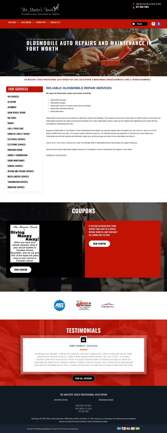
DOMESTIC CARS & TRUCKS (127, 80)
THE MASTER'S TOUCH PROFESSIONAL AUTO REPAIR (46, 80)
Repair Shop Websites (44, 429)
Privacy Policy (73, 429)
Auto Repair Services (61, 399)
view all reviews (83, 378)
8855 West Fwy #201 (44, 39)
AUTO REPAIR (26, 22)
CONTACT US (55, 22)
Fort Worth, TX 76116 (58, 39)
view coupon (20, 269)
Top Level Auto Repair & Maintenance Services (92, 80)
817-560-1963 (142, 6)
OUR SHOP (12, 22)
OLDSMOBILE (145, 80)
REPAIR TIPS (40, 22)
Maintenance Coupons (106, 399)
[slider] (83, 349)
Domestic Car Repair (56, 155)
